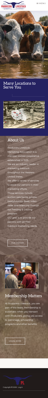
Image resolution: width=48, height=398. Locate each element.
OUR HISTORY (17, 243)
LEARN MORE (15, 341)
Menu (42, 3)
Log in (20, 387)
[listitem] (18, 110)
